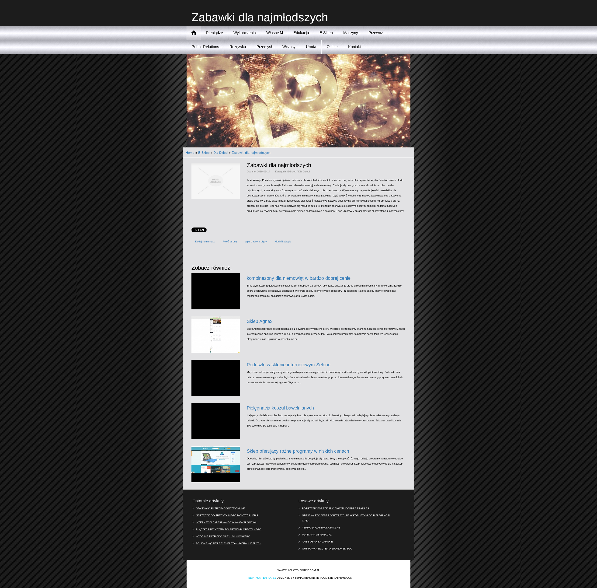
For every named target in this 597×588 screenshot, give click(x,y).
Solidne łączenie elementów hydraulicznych (228, 543)
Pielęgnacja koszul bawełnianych (280, 407)
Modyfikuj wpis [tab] (283, 241)
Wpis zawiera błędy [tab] (256, 241)
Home (190, 152)
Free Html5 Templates (260, 577)
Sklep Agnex (259, 321)
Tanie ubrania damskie (317, 541)
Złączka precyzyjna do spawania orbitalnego (228, 529)
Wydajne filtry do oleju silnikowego (223, 536)
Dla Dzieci (220, 152)
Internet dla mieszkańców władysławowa (226, 522)
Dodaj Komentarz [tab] (205, 241)
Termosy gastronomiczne (321, 527)
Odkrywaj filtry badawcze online (220, 508)
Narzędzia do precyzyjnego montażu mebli (227, 515)
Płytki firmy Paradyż (317, 534)
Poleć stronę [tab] (230, 241)
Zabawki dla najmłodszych (251, 152)
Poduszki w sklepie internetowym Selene (288, 364)
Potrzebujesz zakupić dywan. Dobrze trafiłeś (335, 508)
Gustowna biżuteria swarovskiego (327, 548)
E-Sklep (204, 152)
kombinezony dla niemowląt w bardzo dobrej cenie (299, 278)
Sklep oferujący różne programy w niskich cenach (298, 451)
